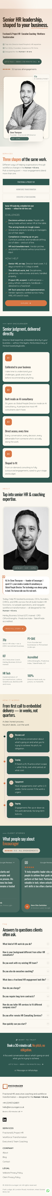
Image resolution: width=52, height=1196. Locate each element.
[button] (26, 944)
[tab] (26, 182)
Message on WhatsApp (27, 1070)
